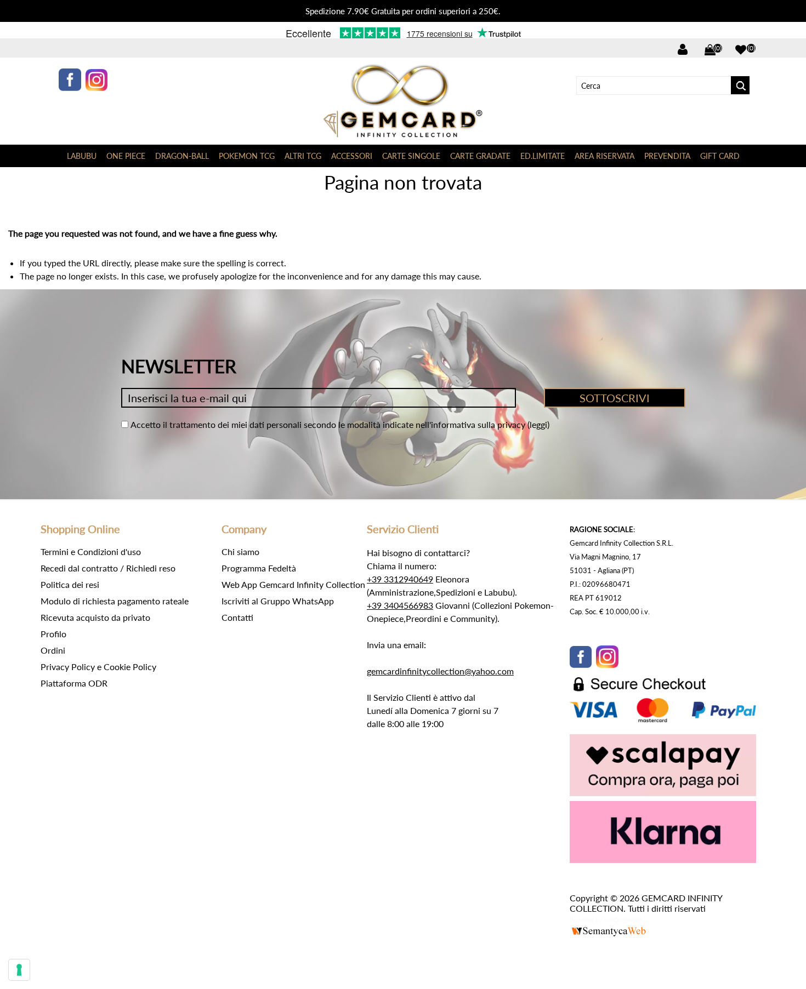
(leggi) (538, 424)
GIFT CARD (720, 156)
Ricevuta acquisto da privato (95, 617)
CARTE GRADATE (480, 156)
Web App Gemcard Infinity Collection (293, 584)
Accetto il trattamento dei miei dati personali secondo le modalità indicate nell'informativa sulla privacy (327, 424)
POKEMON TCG (247, 156)
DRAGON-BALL (182, 156)
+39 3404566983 (400, 605)
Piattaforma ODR (74, 683)
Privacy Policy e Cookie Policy (98, 666)
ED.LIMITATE (542, 156)
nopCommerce (623, 919)
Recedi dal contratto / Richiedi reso (108, 568)
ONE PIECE (125, 156)
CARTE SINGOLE (411, 156)
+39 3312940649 (400, 579)
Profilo (53, 633)
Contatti (237, 617)
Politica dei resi (70, 584)
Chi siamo (240, 551)
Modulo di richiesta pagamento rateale (115, 601)
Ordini (53, 650)
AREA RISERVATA (604, 156)
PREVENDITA (667, 156)
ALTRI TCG (303, 156)
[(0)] (740, 49)
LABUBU (82, 156)
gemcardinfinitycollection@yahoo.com (440, 671)
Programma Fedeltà (259, 568)
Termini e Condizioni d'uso (91, 551)
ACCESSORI (351, 156)
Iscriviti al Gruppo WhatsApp (278, 601)
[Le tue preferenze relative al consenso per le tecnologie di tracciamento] (19, 969)
